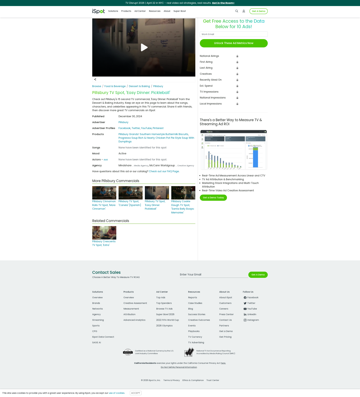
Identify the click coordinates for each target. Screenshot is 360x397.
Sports (96, 325)
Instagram (253, 320)
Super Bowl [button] (180, 11)
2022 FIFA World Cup (167, 320)
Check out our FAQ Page (164, 171)
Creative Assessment (135, 303)
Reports (192, 297)
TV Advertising (196, 342)
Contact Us (225, 320)
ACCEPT (135, 393)
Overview (97, 297)
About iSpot (225, 297)
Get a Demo (226, 331)
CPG (94, 331)
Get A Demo (258, 11)
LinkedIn (251, 314)
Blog (190, 308)
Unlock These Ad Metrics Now (233, 43)
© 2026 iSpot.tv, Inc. (151, 380)
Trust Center (212, 380)
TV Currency (195, 336)
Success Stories (196, 314)
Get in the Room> (223, 3)
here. (223, 363)
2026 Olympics (164, 325)
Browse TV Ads (164, 308)
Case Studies (195, 303)
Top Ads (160, 297)
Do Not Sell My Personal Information (179, 367)
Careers (223, 308)
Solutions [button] (113, 11)
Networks (97, 308)
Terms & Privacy (171, 380)
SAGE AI (96, 342)
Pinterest (158, 128)
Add (106, 159)
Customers (225, 303)
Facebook (124, 128)
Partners (224, 325)
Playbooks (194, 331)
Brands (96, 303)
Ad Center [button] (140, 11)
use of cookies (116, 393)
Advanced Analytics (134, 320)
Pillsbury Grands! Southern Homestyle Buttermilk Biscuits (153, 134)
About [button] (167, 11)
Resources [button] (154, 11)
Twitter (136, 128)
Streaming (98, 320)
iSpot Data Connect (103, 336)
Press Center (226, 314)
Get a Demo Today (213, 197)
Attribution (129, 314)
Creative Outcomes (199, 320)
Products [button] (126, 11)
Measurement (131, 308)
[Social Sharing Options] (95, 79)
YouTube (146, 128)
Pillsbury (123, 122)
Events (192, 325)
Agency (96, 314)
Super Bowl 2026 (165, 314)
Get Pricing (225, 336)
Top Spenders (164, 303)
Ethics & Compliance (193, 380)
